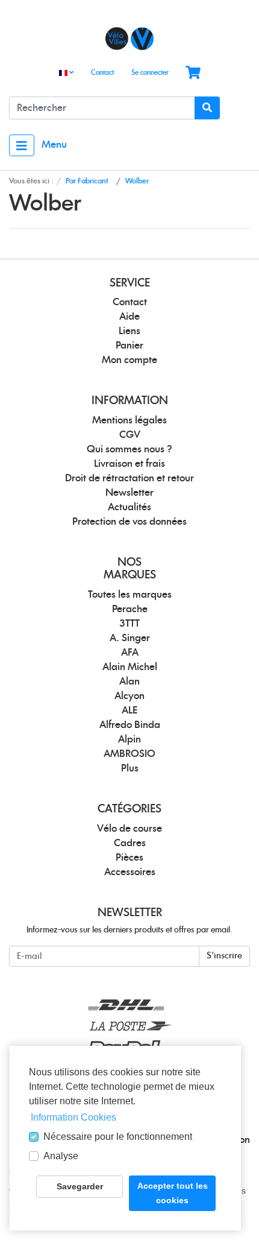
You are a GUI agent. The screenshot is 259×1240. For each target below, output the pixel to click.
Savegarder (80, 1186)
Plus (130, 768)
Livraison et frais (129, 464)
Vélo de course (129, 829)
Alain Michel (129, 667)
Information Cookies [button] (73, 1117)
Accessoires (129, 872)
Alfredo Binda (129, 725)
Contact (102, 72)
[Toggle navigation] (21, 145)
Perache (130, 609)
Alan (129, 681)
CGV (129, 435)
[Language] (66, 73)
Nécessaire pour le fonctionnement (117, 1136)
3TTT (129, 623)
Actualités (129, 507)
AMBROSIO (129, 754)
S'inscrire (224, 956)
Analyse (60, 1156)
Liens (129, 331)
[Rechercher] (207, 107)
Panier (129, 345)
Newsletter (129, 493)
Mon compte (129, 360)
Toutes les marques (130, 594)
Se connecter (150, 72)
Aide (129, 316)
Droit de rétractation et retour (129, 478)
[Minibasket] (193, 73)
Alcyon (129, 696)
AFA (130, 652)
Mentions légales (129, 420)
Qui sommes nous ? (129, 449)
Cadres (130, 843)
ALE (129, 710)
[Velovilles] (129, 38)
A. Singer (130, 638)
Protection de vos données (129, 522)
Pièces (129, 857)
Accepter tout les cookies (172, 1193)
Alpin (129, 739)
